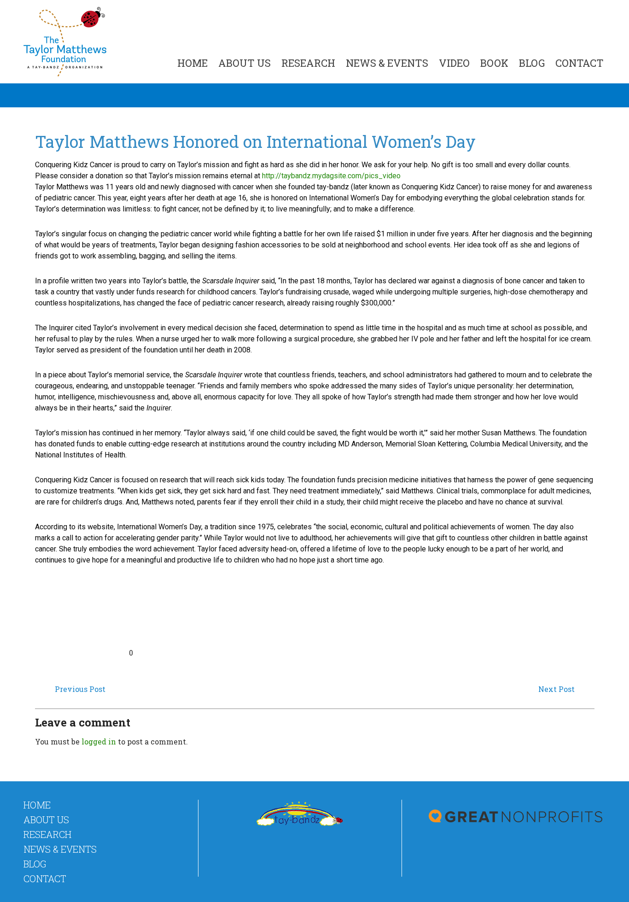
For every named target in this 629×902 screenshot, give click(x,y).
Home (192, 63)
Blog (532, 63)
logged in (99, 741)
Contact (579, 63)
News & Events (387, 63)
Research (308, 63)
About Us (244, 63)
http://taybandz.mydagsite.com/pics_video (331, 175)
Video (454, 63)
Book (494, 63)
